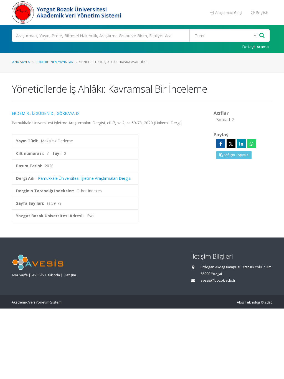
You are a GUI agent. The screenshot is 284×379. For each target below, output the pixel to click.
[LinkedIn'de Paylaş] (241, 143)
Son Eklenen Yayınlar (54, 62)
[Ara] (262, 35)
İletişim (70, 275)
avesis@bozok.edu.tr (218, 280)
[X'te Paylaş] (231, 143)
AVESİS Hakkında (46, 275)
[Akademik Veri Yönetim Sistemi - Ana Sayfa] (23, 12)
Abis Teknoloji (248, 302)
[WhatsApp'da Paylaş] (251, 143)
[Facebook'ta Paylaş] (220, 143)
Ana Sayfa (21, 62)
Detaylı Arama (255, 46)
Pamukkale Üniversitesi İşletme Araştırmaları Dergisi (84, 178)
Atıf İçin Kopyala (235, 155)
